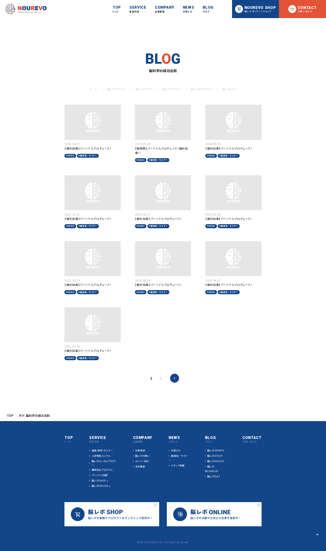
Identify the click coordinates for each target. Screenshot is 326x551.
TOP (10, 415)
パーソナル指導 (100, 475)
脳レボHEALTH (172, 89)
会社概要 (140, 466)
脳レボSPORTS (116, 89)
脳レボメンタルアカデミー (104, 463)
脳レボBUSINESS (201, 89)
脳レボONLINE (100, 486)
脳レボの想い (142, 456)
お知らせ (176, 450)
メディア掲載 (177, 465)
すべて (93, 89)
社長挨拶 (140, 450)
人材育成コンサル (101, 456)
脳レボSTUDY (144, 89)
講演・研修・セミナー (102, 450)
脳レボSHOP (99, 480)
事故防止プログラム (102, 470)
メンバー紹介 (142, 461)
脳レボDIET (229, 89)
